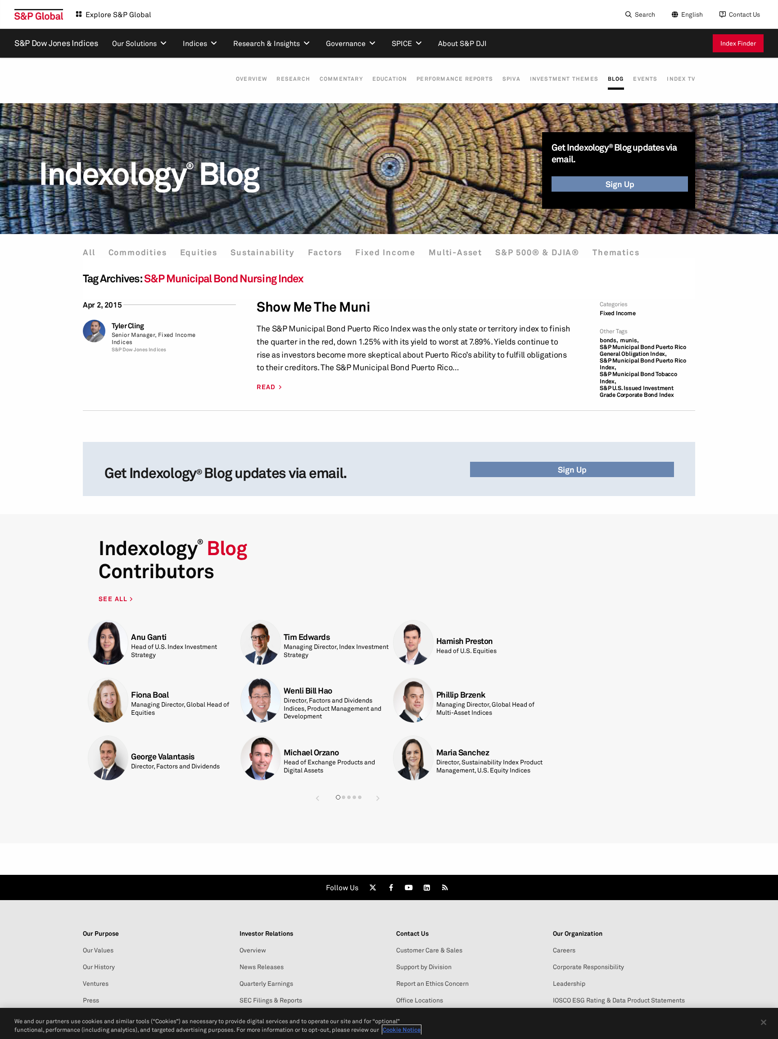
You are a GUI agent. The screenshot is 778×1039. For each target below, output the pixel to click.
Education (389, 79)
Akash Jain (455, 698)
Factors (325, 252)
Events (645, 79)
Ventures (96, 983)
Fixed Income (385, 252)
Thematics (616, 252)
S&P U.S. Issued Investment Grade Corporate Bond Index (637, 391)
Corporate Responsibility (588, 966)
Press (91, 1000)
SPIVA (511, 79)
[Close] (763, 1022)
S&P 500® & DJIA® (537, 252)
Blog (616, 78)
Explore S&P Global (118, 14)
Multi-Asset (455, 252)
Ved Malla (301, 698)
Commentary (341, 79)
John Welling (153, 637)
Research (293, 79)
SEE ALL (114, 598)
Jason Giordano (311, 752)
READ (266, 387)
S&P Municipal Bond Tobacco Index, (638, 377)
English (692, 14)
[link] (373, 887)
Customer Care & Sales (429, 950)
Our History (99, 966)
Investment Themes (564, 79)
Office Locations (419, 1000)
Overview (251, 79)
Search (645, 14)
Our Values (98, 950)
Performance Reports (454, 79)
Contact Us (744, 14)
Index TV (681, 79)
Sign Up (620, 184)
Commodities (138, 252)
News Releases (262, 966)
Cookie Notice (402, 1029)
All (89, 252)
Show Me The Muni (313, 307)
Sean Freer (150, 756)
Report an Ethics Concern (432, 983)
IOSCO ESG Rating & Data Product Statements (619, 1000)
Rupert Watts (154, 698)
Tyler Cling (128, 326)
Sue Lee (450, 752)
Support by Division (424, 966)
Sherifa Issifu (307, 641)
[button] (317, 798)
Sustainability (262, 252)
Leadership (569, 983)
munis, (629, 340)
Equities (198, 252)
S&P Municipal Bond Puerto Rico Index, (643, 364)
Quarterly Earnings (266, 983)
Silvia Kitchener (464, 637)
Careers (564, 950)
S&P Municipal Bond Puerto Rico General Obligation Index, (643, 350)
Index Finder (738, 43)
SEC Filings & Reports (271, 1000)
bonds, (609, 340)
